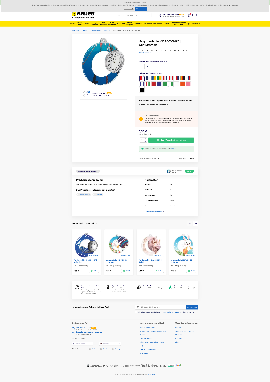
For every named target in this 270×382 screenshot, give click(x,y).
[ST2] (147, 78)
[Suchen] (119, 15)
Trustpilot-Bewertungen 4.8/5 (184, 288)
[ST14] (165, 84)
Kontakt (142, 335)
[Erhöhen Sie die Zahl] (145, 139)
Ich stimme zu (141, 9)
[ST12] (153, 84)
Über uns (178, 335)
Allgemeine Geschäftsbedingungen (152, 342)
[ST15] (171, 84)
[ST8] (182, 78)
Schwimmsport (84, 194)
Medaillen (85, 30)
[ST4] (159, 78)
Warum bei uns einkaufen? (184, 331)
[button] (155, 211)
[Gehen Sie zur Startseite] (84, 15)
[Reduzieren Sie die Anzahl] (145, 141)
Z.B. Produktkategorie (129, 15)
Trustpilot (173, 148)
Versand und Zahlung (147, 327)
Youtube (95, 349)
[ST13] (159, 84)
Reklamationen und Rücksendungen (153, 331)
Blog (177, 342)
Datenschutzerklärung (148, 349)
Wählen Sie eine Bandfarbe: (151, 73)
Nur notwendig (129, 9)
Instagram (119, 349)
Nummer (141, 140)
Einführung (75, 30)
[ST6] (171, 78)
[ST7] (176, 78)
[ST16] (176, 84)
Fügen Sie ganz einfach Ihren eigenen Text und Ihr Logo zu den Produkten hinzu (91, 291)
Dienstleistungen (146, 338)
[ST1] (142, 78)
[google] (179, 366)
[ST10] (142, 84)
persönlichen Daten (171, 312)
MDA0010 (107, 30)
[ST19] (142, 89)
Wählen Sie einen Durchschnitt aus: (153, 61)
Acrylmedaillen (96, 30)
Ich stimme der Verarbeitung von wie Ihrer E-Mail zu (166, 312)
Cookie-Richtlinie (184, 5)
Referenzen (144, 353)
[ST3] (153, 78)
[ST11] (147, 84)
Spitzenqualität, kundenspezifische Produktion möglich (119, 289)
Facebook (106, 349)
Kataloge (178, 338)
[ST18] (188, 84)
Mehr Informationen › (146, 53)
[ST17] (182, 84)
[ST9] (188, 78)
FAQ (141, 346)
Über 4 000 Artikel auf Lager (153, 288)
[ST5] (165, 78)
